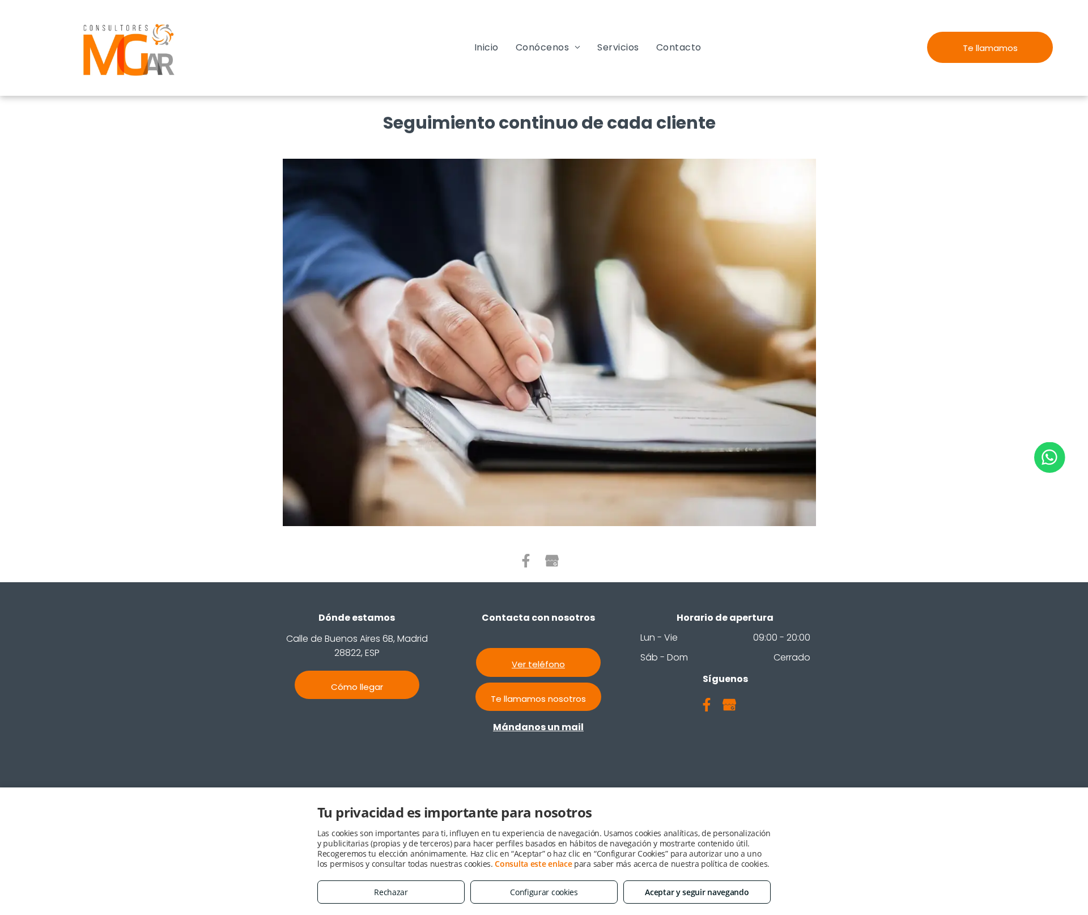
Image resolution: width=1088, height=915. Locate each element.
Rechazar (391, 892)
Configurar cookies (544, 892)
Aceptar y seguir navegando (697, 892)
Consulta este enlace (533, 863)
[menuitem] (486, 47)
